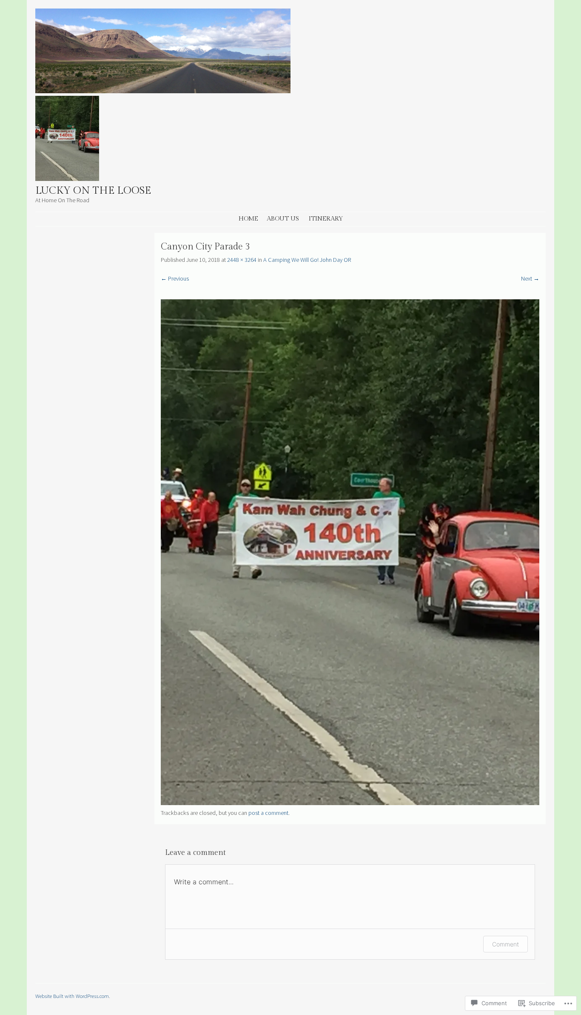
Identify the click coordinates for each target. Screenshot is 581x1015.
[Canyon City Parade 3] (350, 803)
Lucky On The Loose (93, 191)
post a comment (268, 813)
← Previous (175, 278)
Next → (530, 278)
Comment (505, 944)
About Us (283, 218)
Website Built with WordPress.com (72, 995)
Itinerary (326, 218)
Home (248, 218)
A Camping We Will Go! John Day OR (307, 260)
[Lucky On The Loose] (162, 90)
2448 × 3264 (241, 260)
